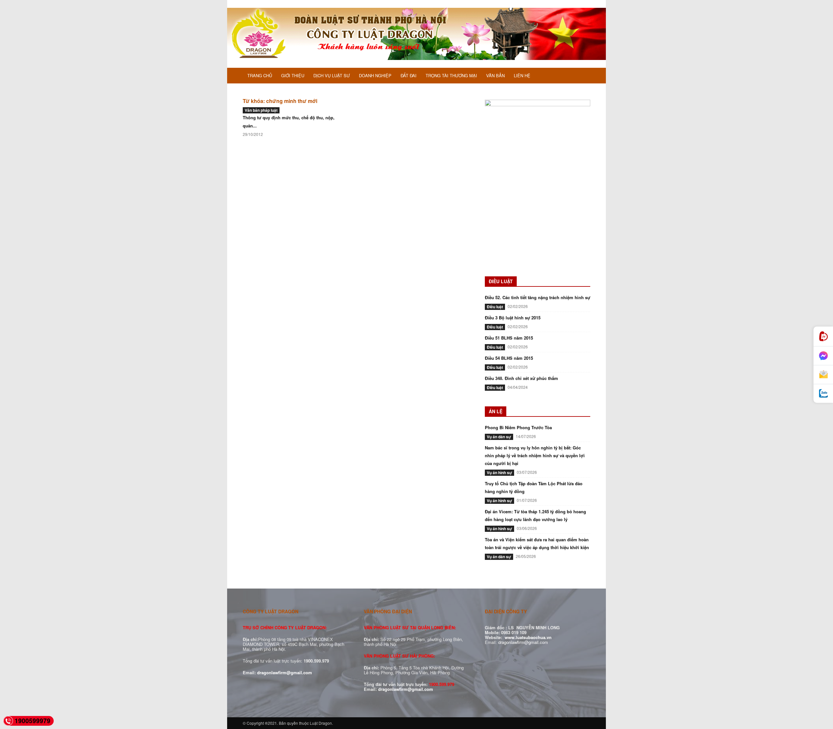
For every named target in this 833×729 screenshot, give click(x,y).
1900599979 (32, 720)
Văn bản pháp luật (261, 110)
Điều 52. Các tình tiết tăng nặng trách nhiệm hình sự (537, 297)
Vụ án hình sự (499, 472)
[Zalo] (823, 393)
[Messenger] (823, 355)
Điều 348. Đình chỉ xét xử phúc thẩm (521, 378)
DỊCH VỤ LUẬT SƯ (331, 75)
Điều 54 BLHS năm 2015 (509, 358)
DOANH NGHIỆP (375, 75)
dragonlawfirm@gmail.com (284, 672)
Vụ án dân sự (499, 437)
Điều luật (495, 307)
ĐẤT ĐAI (408, 75)
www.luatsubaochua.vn (528, 637)
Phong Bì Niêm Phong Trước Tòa (518, 427)
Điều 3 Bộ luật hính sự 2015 (512, 317)
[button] (582, 76)
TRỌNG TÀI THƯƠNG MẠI (451, 75)
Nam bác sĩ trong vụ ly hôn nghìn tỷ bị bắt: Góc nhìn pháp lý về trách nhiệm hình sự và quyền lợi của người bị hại (535, 455)
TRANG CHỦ (259, 75)
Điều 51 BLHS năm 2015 (509, 338)
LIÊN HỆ (522, 75)
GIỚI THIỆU (292, 75)
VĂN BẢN (495, 75)
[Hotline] (823, 336)
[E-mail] (823, 374)
